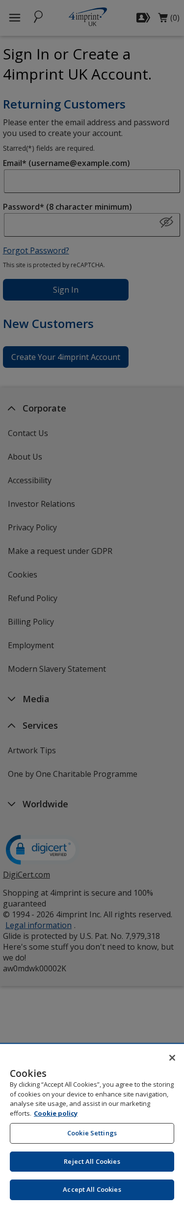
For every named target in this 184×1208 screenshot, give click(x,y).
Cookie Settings (92, 1132)
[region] (92, 1126)
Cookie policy (56, 1113)
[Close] (172, 1058)
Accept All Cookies (92, 1189)
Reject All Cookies (92, 1161)
